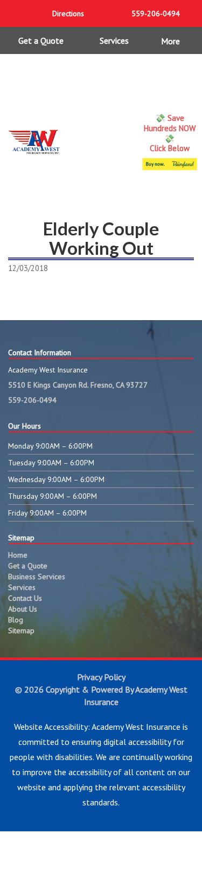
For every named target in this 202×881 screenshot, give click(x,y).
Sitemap (21, 630)
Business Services (36, 576)
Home (17, 555)
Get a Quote (41, 40)
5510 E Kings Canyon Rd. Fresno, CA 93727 (78, 385)
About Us (22, 609)
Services (114, 40)
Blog (15, 620)
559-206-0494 (32, 400)
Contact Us (25, 598)
